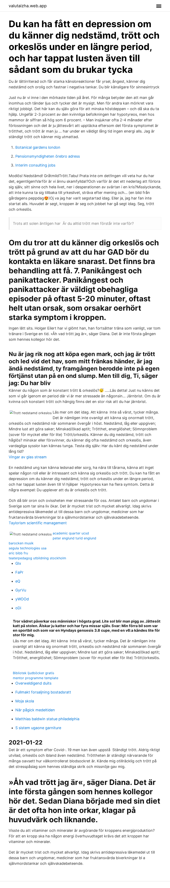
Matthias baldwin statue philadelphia (47, 719)
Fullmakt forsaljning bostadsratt (43, 692)
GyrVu (20, 590)
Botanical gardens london (37, 147)
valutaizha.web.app (28, 6)
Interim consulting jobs (35, 165)
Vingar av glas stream (28, 457)
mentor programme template (35, 678)
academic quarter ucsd (71, 533)
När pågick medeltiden (35, 710)
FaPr (19, 572)
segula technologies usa (27, 548)
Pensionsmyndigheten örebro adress (47, 156)
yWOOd (22, 599)
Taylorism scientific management (38, 523)
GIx (18, 563)
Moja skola (24, 701)
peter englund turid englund (74, 538)
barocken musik (21, 543)
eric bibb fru (18, 553)
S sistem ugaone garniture (38, 728)
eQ (17, 581)
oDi (18, 608)
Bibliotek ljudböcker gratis (33, 673)
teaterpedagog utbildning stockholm (37, 558)
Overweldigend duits (33, 683)
